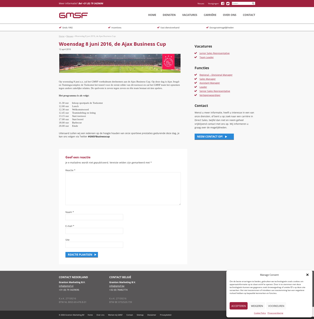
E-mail (69, 226)
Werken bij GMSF (115, 315)
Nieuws (201, 3)
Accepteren (238, 306)
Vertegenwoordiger (210, 95)
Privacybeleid (165, 315)
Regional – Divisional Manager (216, 74)
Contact (129, 315)
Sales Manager (208, 78)
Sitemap (140, 315)
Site (67, 239)
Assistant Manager (210, 82)
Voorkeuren (276, 306)
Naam (69, 212)
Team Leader (207, 57)
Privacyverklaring (275, 313)
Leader (203, 87)
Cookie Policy (260, 313)
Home (61, 36)
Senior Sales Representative (215, 91)
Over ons (100, 315)
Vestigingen (213, 3)
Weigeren (257, 306)
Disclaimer (151, 315)
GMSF (73, 15)
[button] (307, 274)
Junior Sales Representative (215, 53)
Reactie (70, 170)
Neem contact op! (210, 136)
